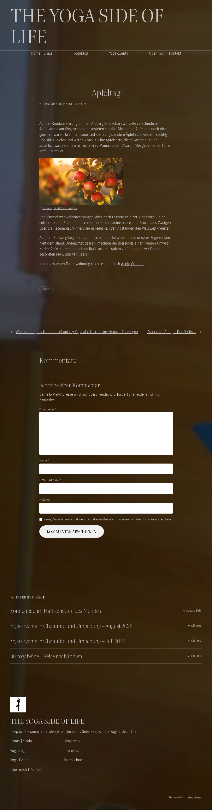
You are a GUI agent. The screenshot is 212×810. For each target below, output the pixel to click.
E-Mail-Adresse (50, 480)
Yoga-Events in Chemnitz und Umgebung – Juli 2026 (67, 640)
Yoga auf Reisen (76, 104)
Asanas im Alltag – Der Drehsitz (171, 331)
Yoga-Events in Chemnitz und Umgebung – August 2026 (71, 625)
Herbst (46, 289)
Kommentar (47, 409)
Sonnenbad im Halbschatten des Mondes (55, 610)
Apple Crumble (133, 264)
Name (44, 460)
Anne (59, 104)
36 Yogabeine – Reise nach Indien (46, 656)
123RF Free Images (65, 208)
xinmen (47, 208)
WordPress (195, 797)
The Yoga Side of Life (87, 25)
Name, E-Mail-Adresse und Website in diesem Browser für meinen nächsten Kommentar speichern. (107, 519)
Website (44, 500)
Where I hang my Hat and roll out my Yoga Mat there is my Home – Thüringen (77, 331)
